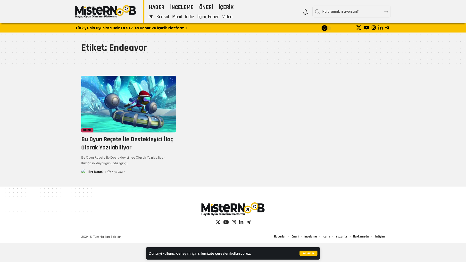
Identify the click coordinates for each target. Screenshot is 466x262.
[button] (308, 253)
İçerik (87, 130)
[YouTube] (366, 28)
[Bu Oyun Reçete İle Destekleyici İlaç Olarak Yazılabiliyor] (128, 104)
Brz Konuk (95, 172)
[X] (358, 28)
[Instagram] (373, 28)
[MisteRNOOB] (233, 209)
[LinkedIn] (380, 28)
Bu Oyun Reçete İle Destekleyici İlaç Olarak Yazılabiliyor (127, 143)
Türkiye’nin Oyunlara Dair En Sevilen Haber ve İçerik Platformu (131, 28)
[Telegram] (387, 28)
